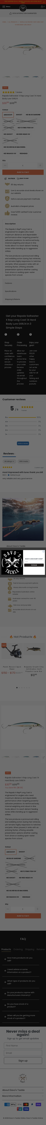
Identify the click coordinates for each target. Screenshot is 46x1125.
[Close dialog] (43, 552)
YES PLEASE (34, 565)
